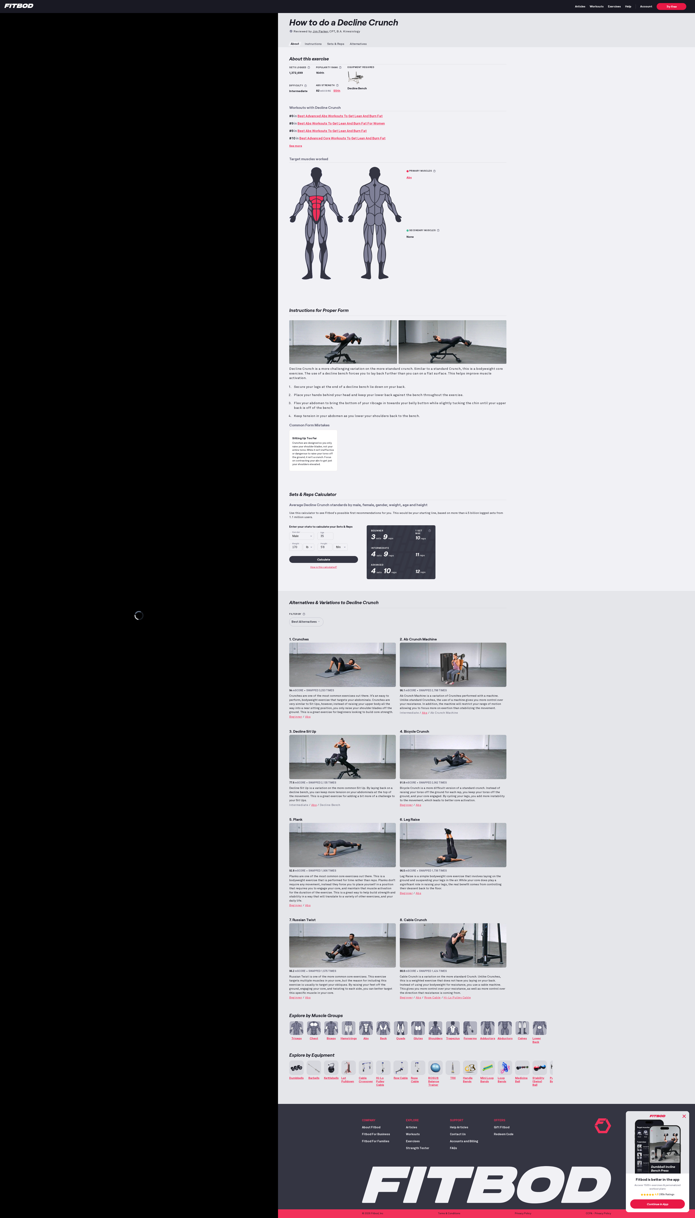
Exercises (614, 6)
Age (322, 532)
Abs (409, 177)
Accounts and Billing (464, 1141)
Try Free (671, 6)
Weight (295, 543)
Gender (296, 532)
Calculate (323, 559)
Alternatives (358, 43)
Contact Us (458, 1134)
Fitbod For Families (375, 1141)
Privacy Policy (523, 1213)
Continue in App (657, 1204)
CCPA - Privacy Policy (598, 1213)
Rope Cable (432, 997)
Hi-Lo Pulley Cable (457, 997)
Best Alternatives (304, 621)
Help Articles (459, 1127)
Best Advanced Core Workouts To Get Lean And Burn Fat (342, 138)
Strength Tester (417, 1148)
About (295, 43)
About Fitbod (371, 1127)
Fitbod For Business (376, 1134)
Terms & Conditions (449, 1213)
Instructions (313, 43)
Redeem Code (503, 1134)
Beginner (295, 716)
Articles (580, 6)
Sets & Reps (335, 43)
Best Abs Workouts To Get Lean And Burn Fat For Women (341, 123)
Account (646, 6)
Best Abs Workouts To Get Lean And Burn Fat (332, 131)
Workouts (597, 6)
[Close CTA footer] (684, 1116)
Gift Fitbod (501, 1127)
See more (295, 145)
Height (324, 543)
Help (628, 6)
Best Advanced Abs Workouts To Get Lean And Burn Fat (340, 116)
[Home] (18, 7)
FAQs (453, 1148)
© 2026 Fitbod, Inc (372, 1213)
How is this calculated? (323, 567)
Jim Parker (320, 31)
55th (336, 90)
